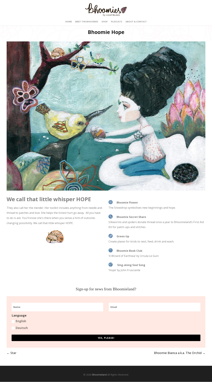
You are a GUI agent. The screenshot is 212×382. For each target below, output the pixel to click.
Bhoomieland (99, 374)
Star (11, 353)
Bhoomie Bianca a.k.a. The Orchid (179, 353)
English (21, 321)
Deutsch (22, 328)
